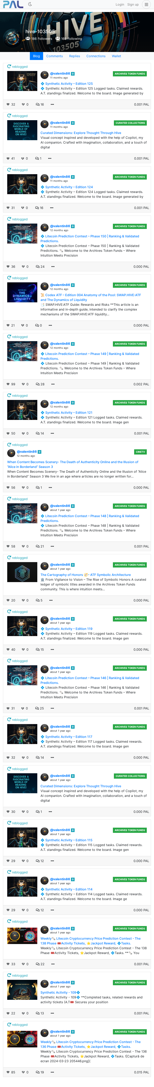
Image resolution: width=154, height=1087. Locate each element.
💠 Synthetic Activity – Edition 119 (66, 629)
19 (42, 1072)
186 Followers (41, 39)
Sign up (133, 4)
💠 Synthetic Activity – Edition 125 (67, 84)
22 (42, 964)
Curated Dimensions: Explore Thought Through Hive (81, 133)
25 (41, 708)
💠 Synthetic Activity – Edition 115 (66, 840)
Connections (95, 56)
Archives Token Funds (130, 73)
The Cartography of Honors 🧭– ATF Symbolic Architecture (86, 575)
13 (42, 1013)
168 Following (71, 39)
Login (120, 4)
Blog (36, 56)
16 (42, 104)
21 (42, 546)
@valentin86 (60, 73)
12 (42, 861)
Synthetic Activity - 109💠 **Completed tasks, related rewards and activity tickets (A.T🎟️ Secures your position (92, 999)
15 (42, 649)
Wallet (116, 56)
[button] (145, 4)
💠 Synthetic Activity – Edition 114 (66, 889)
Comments (54, 56)
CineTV (140, 451)
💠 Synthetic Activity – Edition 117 (66, 737)
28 (42, 384)
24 (42, 267)
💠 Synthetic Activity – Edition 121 (66, 413)
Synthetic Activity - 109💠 (60, 992)
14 (42, 433)
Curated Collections (130, 122)
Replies (74, 56)
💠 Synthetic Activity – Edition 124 (67, 187)
